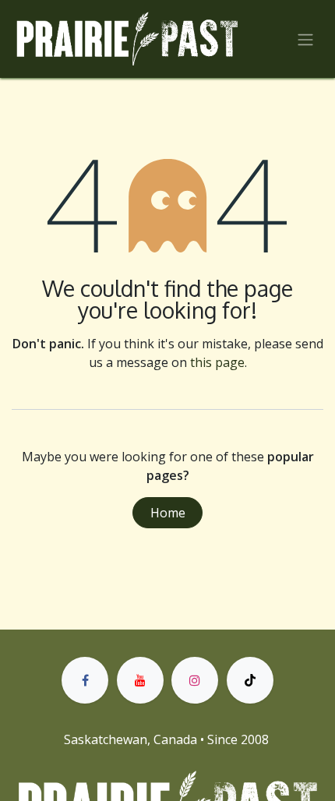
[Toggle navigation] (305, 39)
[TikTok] (250, 680)
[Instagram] (194, 680)
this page (217, 362)
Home (167, 512)
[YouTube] (140, 680)
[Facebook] (85, 680)
